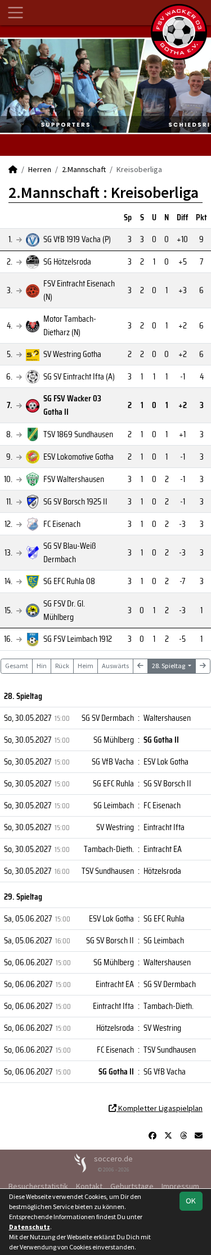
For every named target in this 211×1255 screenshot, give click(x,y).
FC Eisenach (61, 524)
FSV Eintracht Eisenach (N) (79, 290)
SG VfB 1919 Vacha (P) (77, 239)
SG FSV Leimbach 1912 (77, 639)
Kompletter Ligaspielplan (159, 1108)
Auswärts (115, 665)
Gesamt (16, 665)
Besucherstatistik (38, 1186)
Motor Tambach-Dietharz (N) (69, 325)
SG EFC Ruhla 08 (69, 581)
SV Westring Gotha (72, 354)
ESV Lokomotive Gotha (78, 457)
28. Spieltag (169, 665)
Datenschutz (29, 1226)
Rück (62, 665)
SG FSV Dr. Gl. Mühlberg (64, 610)
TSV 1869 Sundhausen (78, 434)
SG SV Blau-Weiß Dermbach (69, 552)
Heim (85, 665)
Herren (39, 169)
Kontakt (89, 1186)
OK (191, 1201)
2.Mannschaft (84, 169)
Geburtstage (132, 1186)
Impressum (180, 1186)
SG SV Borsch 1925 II (75, 501)
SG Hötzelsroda (67, 261)
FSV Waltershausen (73, 479)
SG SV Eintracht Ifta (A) (79, 376)
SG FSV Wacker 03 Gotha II (72, 405)
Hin (42, 665)
